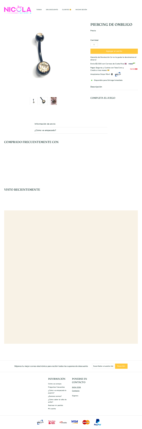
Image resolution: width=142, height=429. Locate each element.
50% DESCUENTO (52, 9)
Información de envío (45, 124)
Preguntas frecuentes (56, 387)
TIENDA (39, 9)
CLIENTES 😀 (66, 9)
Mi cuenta (52, 409)
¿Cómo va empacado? (45, 130)
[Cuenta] (135, 9)
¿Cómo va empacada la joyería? (57, 391)
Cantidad (94, 40)
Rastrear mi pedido (55, 405)
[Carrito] (138, 9)
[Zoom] (43, 55)
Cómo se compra (54, 384)
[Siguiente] (82, 101)
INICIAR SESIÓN (81, 9)
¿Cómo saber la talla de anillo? (57, 401)
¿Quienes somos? (55, 396)
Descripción (96, 87)
